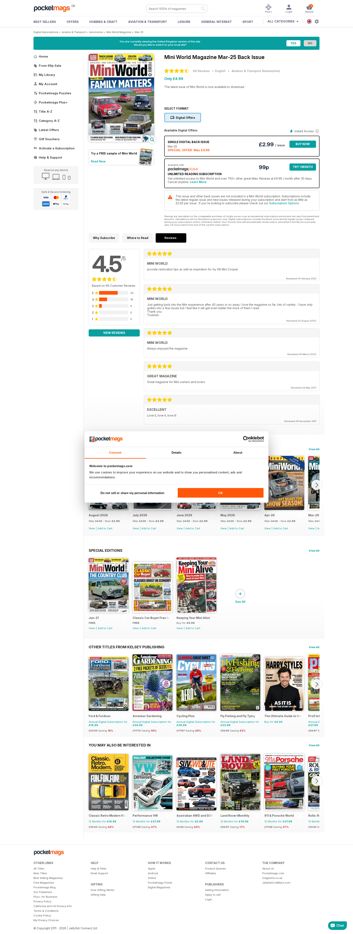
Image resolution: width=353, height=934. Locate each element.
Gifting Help (98, 894)
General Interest (216, 22)
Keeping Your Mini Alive (193, 618)
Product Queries (215, 868)
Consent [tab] (115, 452)
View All (314, 449)
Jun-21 (94, 618)
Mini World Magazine (118, 32)
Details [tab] (177, 452)
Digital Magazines (159, 887)
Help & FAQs (98, 868)
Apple (151, 868)
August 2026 (98, 515)
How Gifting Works (102, 890)
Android (153, 873)
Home (43, 56)
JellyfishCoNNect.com (276, 882)
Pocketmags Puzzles (55, 93)
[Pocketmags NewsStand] (54, 8)
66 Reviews (201, 71)
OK (220, 492)
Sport (247, 22)
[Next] (316, 485)
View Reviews (114, 332)
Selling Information (217, 890)
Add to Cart (105, 528)
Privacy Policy (42, 901)
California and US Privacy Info (53, 906)
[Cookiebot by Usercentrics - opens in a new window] (246, 439)
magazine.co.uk (272, 878)
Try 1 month (303, 167)
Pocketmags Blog (45, 887)
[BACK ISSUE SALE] (108, 509)
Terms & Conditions (46, 910)
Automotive (96, 32)
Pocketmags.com (273, 873)
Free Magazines (44, 882)
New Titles (40, 873)
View (92, 528)
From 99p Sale (50, 66)
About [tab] (237, 452)
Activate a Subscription (57, 148)
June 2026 (184, 515)
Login (208, 899)
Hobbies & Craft (103, 22)
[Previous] (92, 684)
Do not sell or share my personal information (132, 492)
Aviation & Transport (147, 22)
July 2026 (140, 515)
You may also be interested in (120, 745)
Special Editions (105, 550)
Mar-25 (139, 32)
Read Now (98, 161)
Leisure (184, 22)
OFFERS (73, 22)
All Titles (39, 868)
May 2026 (227, 515)
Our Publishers (43, 892)
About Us (268, 868)
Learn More (198, 182)
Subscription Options (284, 203)
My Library (47, 75)
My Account (48, 84)
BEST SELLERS (45, 22)
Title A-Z (45, 111)
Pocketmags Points (160, 882)
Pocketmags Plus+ (53, 102)
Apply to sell (213, 894)
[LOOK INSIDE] (121, 140)
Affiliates (210, 873)
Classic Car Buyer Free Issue (151, 618)
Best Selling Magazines (48, 878)
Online (152, 878)
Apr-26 (269, 515)
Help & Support (50, 157)
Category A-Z (49, 121)
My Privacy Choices (46, 920)
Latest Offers (49, 130)
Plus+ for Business (45, 896)
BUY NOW (303, 144)
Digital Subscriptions (46, 32)
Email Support (99, 873)
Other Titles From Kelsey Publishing (126, 647)
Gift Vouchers (49, 139)
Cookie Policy (42, 915)
